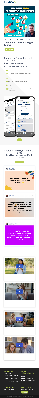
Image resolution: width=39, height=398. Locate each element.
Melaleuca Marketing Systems (27, 378)
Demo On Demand (8, 373)
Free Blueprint (24, 392)
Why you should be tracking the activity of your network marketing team (11, 382)
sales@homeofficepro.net (28, 389)
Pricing (19, 139)
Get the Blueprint (9, 49)
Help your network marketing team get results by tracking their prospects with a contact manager (11, 377)
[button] (19, 266)
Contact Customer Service (9, 389)
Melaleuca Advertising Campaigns (28, 380)
